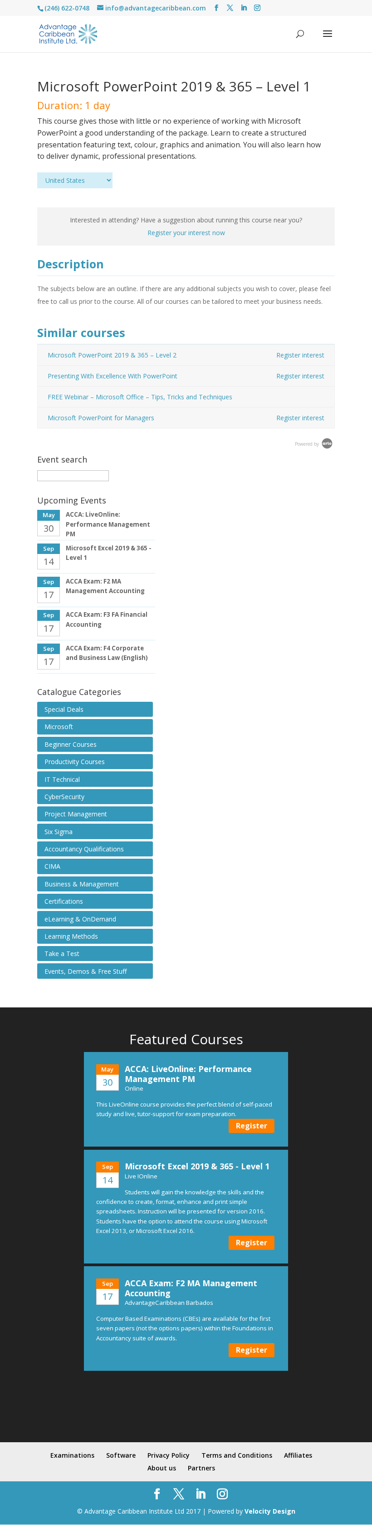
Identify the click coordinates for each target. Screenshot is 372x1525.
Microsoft (58, 726)
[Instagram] (257, 8)
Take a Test (61, 953)
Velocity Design (270, 1511)
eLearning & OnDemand (80, 919)
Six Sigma (58, 831)
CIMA (52, 866)
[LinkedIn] (243, 8)
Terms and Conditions (236, 1455)
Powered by (307, 444)
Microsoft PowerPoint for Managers (101, 417)
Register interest (300, 355)
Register (251, 1126)
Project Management (75, 814)
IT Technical (62, 779)
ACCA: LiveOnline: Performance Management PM (108, 524)
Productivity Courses (74, 761)
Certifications (63, 901)
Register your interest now (186, 232)
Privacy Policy (168, 1455)
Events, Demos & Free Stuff (85, 971)
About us (161, 1468)
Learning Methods (71, 936)
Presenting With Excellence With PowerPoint (112, 376)
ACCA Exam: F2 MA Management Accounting (191, 1288)
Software (121, 1455)
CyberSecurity (64, 796)
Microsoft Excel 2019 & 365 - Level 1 (197, 1166)
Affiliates (298, 1455)
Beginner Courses (70, 744)
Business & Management (81, 884)
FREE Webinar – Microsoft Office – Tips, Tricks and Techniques (140, 397)
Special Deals (63, 709)
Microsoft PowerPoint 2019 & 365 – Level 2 (112, 355)
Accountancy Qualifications (84, 849)
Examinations (72, 1455)
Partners (201, 1468)
